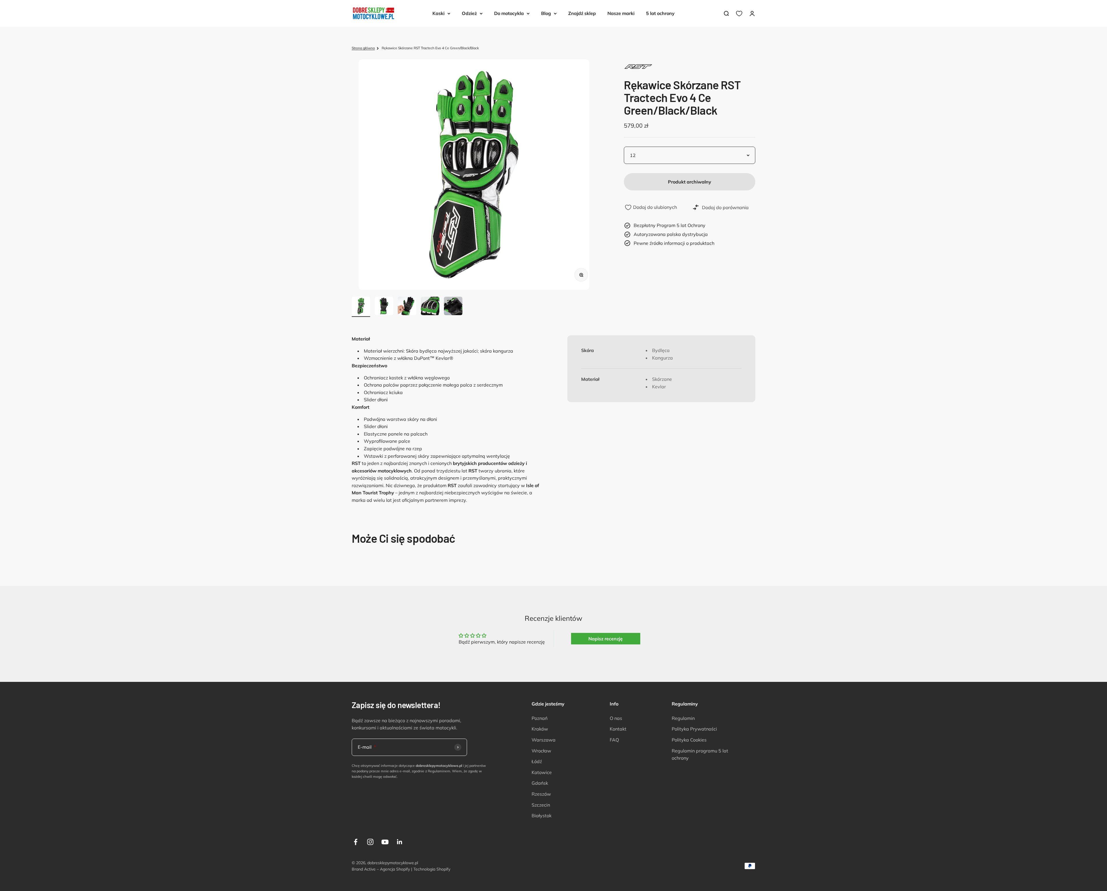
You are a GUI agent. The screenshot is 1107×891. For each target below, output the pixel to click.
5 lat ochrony (660, 13)
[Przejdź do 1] (361, 307)
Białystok (541, 815)
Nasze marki (621, 13)
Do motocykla (509, 13)
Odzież (469, 13)
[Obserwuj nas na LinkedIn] (400, 842)
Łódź (537, 761)
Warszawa (544, 740)
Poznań (539, 718)
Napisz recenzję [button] (605, 639)
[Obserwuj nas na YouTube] (385, 842)
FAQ (614, 740)
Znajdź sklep (582, 13)
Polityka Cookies (689, 740)
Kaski (438, 13)
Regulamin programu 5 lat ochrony (700, 754)
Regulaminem (439, 771)
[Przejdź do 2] (384, 307)
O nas (616, 718)
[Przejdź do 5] (453, 307)
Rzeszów (541, 794)
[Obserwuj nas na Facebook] (355, 842)
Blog (546, 13)
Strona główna (363, 48)
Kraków (540, 729)
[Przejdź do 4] (430, 307)
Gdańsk (540, 783)
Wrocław (541, 751)
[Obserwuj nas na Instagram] (370, 842)
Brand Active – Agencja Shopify (381, 869)
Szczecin (541, 805)
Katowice (542, 772)
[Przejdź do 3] (407, 307)
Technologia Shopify (431, 869)
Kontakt (618, 729)
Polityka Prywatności (694, 729)
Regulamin (683, 718)
